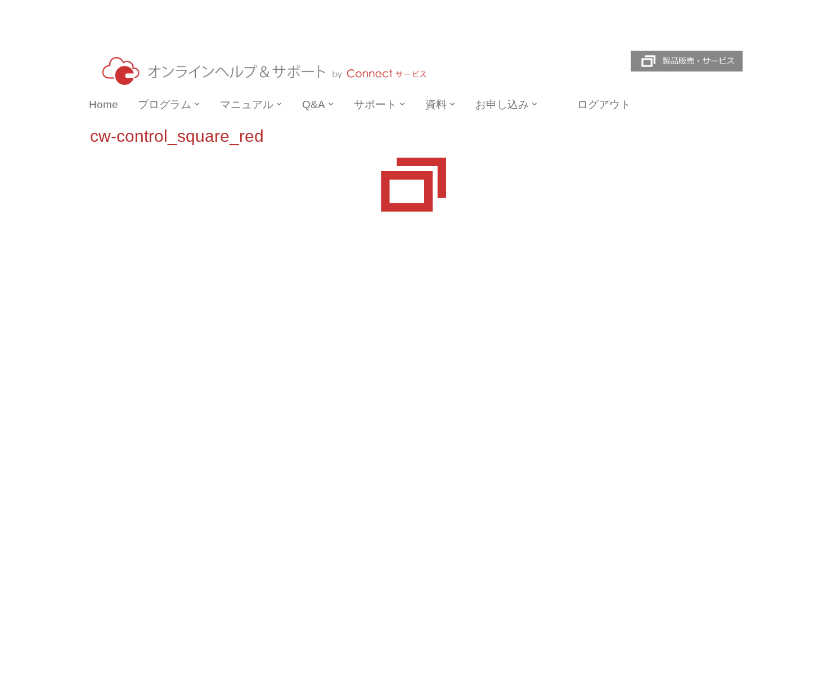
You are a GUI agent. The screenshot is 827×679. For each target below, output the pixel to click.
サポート (375, 104)
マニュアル (246, 104)
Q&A (313, 104)
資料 (436, 104)
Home (103, 104)
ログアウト (604, 104)
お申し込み (502, 104)
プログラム (164, 104)
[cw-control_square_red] (413, 184)
